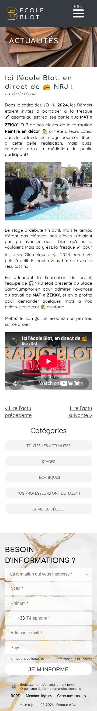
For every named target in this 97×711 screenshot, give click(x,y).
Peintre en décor (22, 131)
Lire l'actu (80, 411)
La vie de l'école (48, 508)
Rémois (84, 104)
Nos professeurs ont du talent (48, 492)
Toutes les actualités (48, 445)
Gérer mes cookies (71, 696)
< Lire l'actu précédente (18, 411)
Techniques (48, 477)
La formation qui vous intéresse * (41, 574)
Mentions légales (39, 696)
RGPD (15, 696)
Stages (48, 461)
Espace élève (66, 704)
